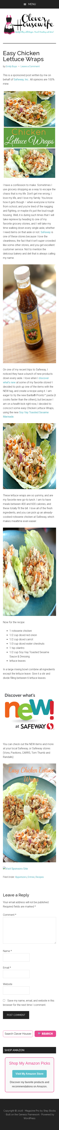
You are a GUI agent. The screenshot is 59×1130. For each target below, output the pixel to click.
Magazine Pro (32, 1110)
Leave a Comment (30, 66)
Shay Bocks (49, 1110)
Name (7, 951)
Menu (32, 4)
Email (7, 967)
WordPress (29, 1118)
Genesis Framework (29, 1114)
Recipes (40, 877)
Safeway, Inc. (21, 79)
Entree (31, 877)
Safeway (46, 232)
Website (7, 984)
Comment (9, 914)
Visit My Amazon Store (29, 1073)
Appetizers (21, 877)
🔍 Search (45, 1033)
